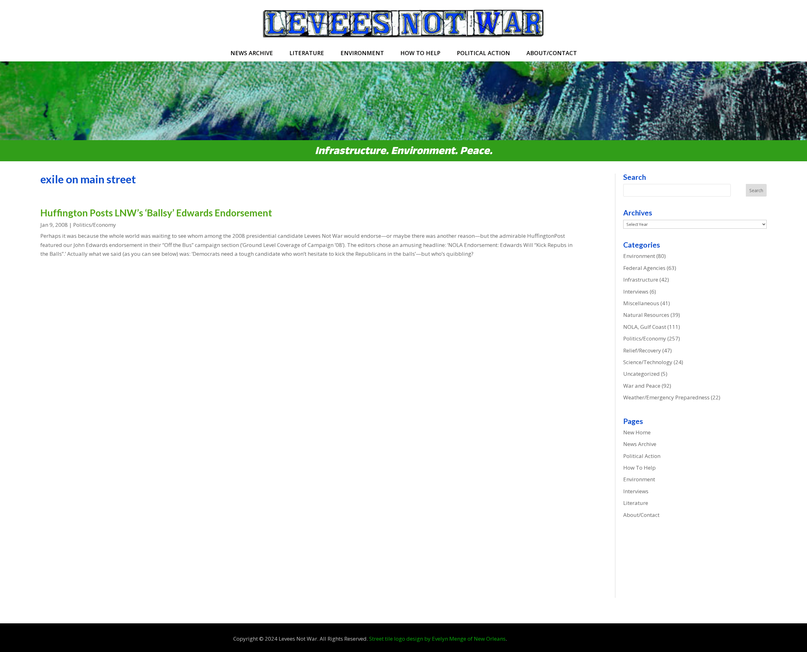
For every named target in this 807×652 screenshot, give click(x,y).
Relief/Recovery (642, 350)
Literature (306, 54)
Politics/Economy (94, 224)
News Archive (251, 54)
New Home (637, 432)
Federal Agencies (644, 268)
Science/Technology (647, 362)
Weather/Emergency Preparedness (666, 397)
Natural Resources (646, 314)
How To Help (420, 54)
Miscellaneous (641, 303)
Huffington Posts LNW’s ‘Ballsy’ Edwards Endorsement (156, 212)
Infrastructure (640, 279)
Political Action (483, 54)
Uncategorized (641, 373)
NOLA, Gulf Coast (644, 326)
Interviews (635, 291)
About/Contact (551, 54)
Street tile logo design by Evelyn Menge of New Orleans (437, 638)
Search (756, 190)
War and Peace (641, 385)
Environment (362, 54)
